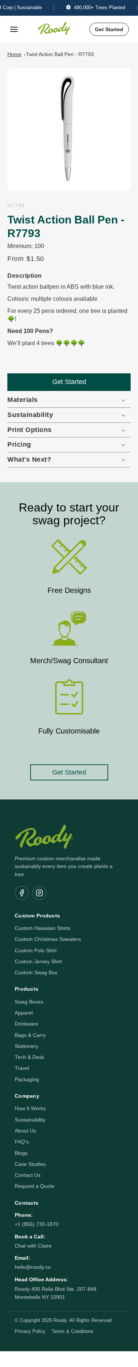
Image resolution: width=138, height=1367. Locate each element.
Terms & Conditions (72, 1331)
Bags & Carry (30, 1035)
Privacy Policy (30, 1331)
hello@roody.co (33, 1267)
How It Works (30, 1108)
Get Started (109, 29)
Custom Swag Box (36, 972)
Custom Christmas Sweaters (48, 939)
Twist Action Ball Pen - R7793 (60, 54)
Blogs (21, 1153)
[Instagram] (39, 893)
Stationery (26, 1046)
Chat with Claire (33, 1246)
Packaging (27, 1079)
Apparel (24, 1013)
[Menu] (14, 29)
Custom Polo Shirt (36, 950)
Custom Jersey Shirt (38, 961)
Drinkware (26, 1024)
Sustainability (30, 1120)
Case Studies (30, 1164)
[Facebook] (22, 893)
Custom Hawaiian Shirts (42, 928)
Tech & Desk (29, 1057)
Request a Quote (34, 1186)
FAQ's (22, 1142)
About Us (25, 1131)
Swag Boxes (29, 1002)
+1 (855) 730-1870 (37, 1224)
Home (14, 54)
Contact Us (27, 1175)
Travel (22, 1068)
